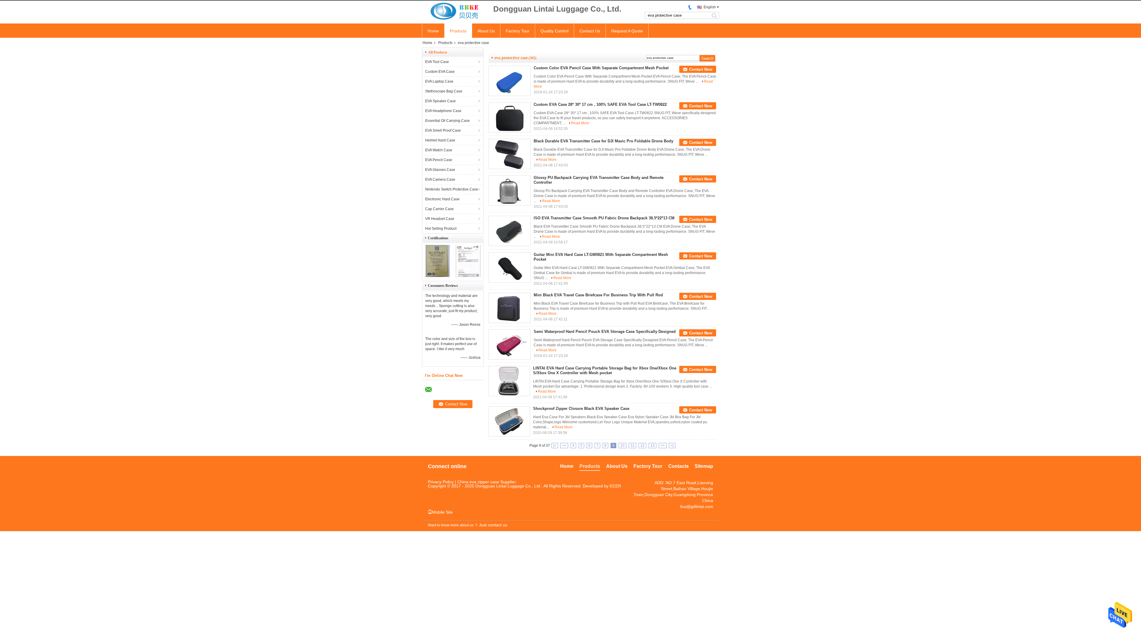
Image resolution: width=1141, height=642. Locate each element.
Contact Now (700, 69)
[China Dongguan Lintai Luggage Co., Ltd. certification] (437, 276)
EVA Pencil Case (438, 160)
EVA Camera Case (440, 179)
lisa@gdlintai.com (696, 506)
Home (433, 31)
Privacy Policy (441, 481)
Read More (580, 123)
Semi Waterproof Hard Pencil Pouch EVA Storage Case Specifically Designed (605, 331)
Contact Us (589, 31)
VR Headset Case (439, 219)
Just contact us (493, 525)
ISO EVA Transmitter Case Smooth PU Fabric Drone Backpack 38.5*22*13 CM (604, 218)
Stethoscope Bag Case (443, 91)
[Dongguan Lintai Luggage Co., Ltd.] (454, 11)
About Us (486, 31)
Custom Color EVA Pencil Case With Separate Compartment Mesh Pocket (602, 68)
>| (672, 445)
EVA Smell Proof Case (443, 130)
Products (458, 31)
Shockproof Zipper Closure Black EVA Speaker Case (581, 408)
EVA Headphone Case (443, 111)
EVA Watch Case (438, 150)
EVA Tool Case (437, 62)
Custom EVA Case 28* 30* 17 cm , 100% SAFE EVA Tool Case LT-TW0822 (600, 104)
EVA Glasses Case (440, 170)
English (710, 7)
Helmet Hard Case (440, 140)
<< (564, 445)
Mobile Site (442, 512)
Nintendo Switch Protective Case (451, 189)
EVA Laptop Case (439, 81)
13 (652, 445)
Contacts (678, 466)
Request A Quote (627, 31)
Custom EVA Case (440, 72)
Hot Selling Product (440, 228)
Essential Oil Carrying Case (447, 121)
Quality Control (554, 31)
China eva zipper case (478, 481)
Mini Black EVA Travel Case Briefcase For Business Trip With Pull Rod (598, 295)
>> (663, 445)
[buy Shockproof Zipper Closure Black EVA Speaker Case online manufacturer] (509, 421)
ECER (615, 486)
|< (554, 445)
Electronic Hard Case (442, 199)
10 (622, 445)
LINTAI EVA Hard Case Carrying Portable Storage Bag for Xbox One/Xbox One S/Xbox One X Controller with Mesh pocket (604, 370)
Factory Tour (517, 31)
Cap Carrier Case (439, 209)
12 (642, 445)
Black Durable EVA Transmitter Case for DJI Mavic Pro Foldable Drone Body (603, 141)
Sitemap (704, 466)
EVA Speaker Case (440, 101)
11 (632, 445)
